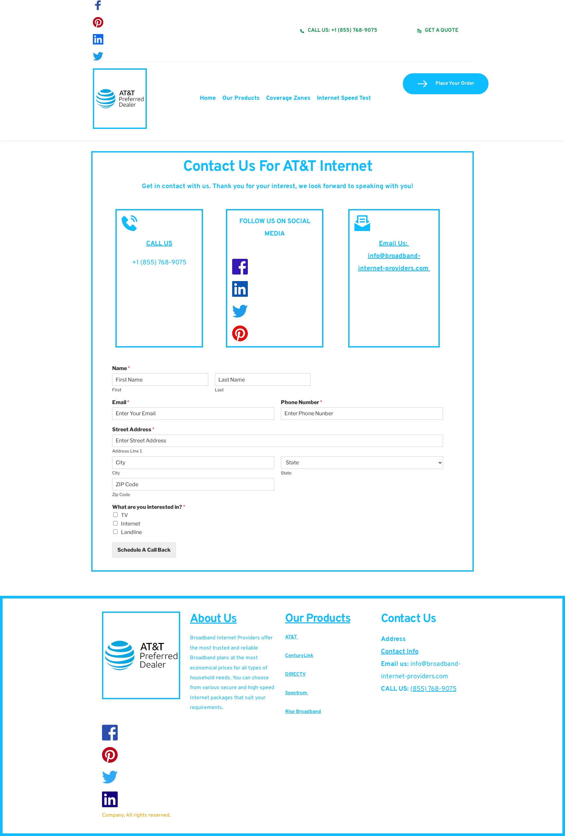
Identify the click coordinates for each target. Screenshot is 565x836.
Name (121, 368)
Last (219, 389)
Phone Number (301, 402)
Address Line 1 (127, 451)
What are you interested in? (148, 507)
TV (124, 515)
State (286, 472)
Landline (131, 532)
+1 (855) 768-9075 (159, 262)
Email (120, 402)
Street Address (133, 429)
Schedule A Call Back (144, 550)
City (116, 472)
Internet (130, 524)
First (116, 389)
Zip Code (121, 494)
